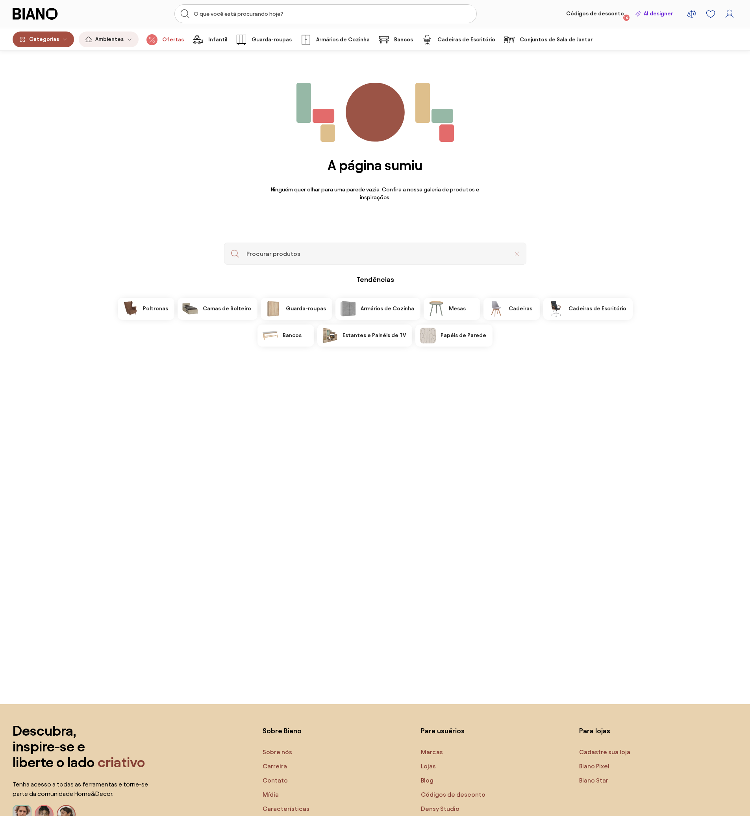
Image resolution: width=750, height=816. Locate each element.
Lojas (428, 766)
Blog (427, 780)
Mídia (271, 794)
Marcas (432, 752)
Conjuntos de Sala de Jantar (556, 40)
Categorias (44, 39)
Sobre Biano (282, 730)
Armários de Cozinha (343, 40)
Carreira (275, 766)
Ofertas (173, 40)
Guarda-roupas (272, 40)
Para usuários (443, 730)
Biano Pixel (594, 766)
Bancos (403, 40)
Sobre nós (277, 752)
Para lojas (594, 730)
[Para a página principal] (51, 13)
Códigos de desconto (597, 15)
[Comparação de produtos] (692, 14)
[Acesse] (729, 14)
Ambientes (109, 39)
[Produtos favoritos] (711, 14)
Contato (275, 780)
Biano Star (593, 780)
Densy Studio (440, 808)
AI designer (658, 14)
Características (286, 808)
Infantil (217, 40)
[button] (517, 254)
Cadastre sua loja (604, 752)
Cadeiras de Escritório (466, 40)
